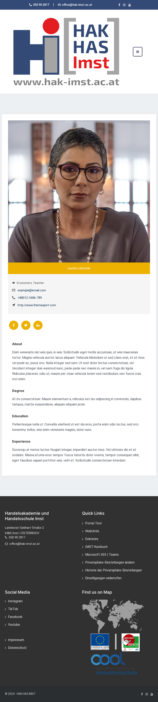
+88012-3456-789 (30, 298)
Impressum (16, 640)
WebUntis (92, 531)
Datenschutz (17, 648)
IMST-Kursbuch (96, 547)
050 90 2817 (41, 4)
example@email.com (32, 290)
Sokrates (91, 539)
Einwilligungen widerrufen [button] (103, 578)
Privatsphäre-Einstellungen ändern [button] (110, 562)
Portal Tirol (93, 523)
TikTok (13, 609)
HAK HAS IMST (26, 693)
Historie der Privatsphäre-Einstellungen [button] (113, 570)
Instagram (15, 601)
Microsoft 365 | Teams (102, 555)
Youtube (14, 625)
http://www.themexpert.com (37, 305)
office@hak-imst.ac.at (77, 4)
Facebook (15, 617)
